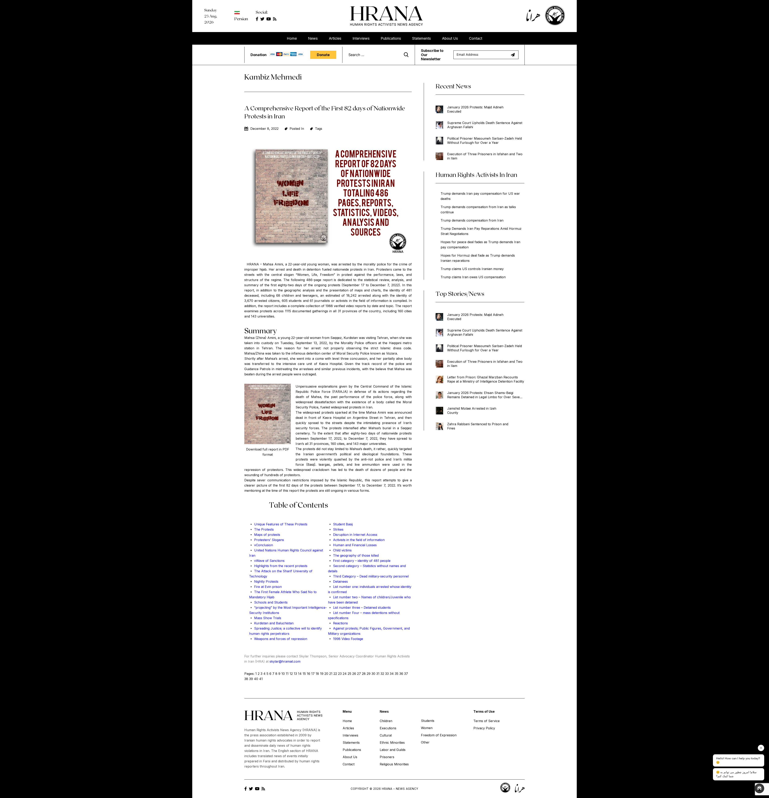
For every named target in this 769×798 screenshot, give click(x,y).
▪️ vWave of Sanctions (267, 561)
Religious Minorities (394, 764)
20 (326, 674)
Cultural (386, 735)
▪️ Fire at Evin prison (265, 587)
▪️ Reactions (338, 623)
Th (286, 524)
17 (313, 674)
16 (308, 674)
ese (291, 524)
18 (317, 674)
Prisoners (387, 757)
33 (387, 674)
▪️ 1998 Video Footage (345, 639)
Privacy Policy (484, 728)
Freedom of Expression (439, 735)
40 (256, 679)
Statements (421, 38)
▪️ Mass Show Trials (265, 618)
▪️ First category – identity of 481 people (359, 561)
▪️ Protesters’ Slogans (266, 540)
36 (401, 674)
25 (349, 674)
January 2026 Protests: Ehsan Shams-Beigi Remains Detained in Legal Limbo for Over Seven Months (484, 395)
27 (359, 674)
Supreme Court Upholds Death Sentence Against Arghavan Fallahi (484, 125)
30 (373, 674)
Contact (475, 38)
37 (406, 674)
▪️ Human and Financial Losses (352, 545)
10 (283, 674)
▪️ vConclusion (261, 545)
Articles (335, 38)
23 (340, 674)
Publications (391, 38)
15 (304, 674)
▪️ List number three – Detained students (359, 608)
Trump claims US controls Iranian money (472, 269)
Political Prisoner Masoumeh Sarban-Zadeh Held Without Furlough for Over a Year (484, 140)
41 (261, 679)
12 (291, 674)
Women (427, 728)
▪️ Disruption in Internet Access (352, 535)
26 (354, 674)
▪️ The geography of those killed (353, 555)
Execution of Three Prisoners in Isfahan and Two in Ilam (484, 156)
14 (300, 674)
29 (368, 674)
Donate (323, 55)
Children (386, 721)
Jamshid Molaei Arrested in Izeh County (471, 410)
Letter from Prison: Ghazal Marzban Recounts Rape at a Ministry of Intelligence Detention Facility (485, 379)
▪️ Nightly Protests (263, 581)
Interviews (360, 38)
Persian (241, 18)
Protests (300, 524)
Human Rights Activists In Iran (476, 174)
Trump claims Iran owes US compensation (473, 277)
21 (330, 674)
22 (335, 674)
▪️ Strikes (335, 529)
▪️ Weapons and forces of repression (278, 639)
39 (251, 679)
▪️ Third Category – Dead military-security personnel (368, 576)
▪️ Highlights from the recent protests (278, 566)
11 (287, 674)
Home (292, 38)
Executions (388, 728)
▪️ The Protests (261, 529)
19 (321, 674)
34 (392, 674)
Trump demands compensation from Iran (472, 220)
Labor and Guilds (393, 750)
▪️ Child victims (340, 550)
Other (425, 742)
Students (427, 721)
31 (377, 674)
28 (364, 674)
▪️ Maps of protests (264, 535)
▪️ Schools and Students (268, 602)
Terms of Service (486, 721)
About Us (450, 38)
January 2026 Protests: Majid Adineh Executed (475, 109)
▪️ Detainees (338, 581)
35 (396, 674)
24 (345, 674)
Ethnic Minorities (392, 743)
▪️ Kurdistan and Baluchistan (271, 623)
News (313, 38)
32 (382, 674)
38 (246, 679)
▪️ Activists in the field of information (356, 540)
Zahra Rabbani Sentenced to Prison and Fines (477, 426)
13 (295, 674)
